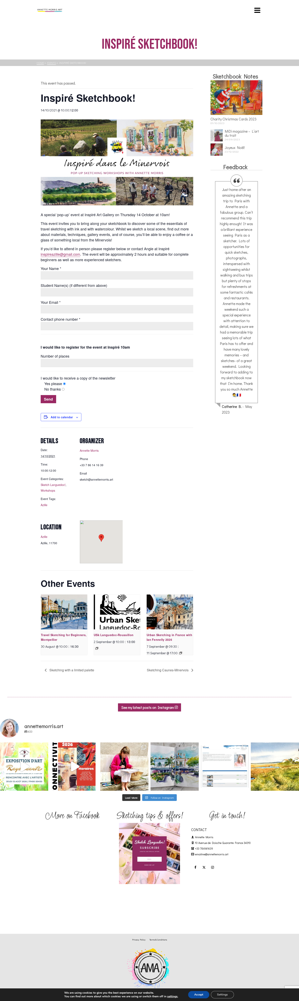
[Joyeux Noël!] (217, 149)
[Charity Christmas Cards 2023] (236, 97)
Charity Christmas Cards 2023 (233, 119)
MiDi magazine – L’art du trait (242, 133)
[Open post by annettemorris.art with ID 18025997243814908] (124, 766)
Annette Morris (89, 450)
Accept (198, 995)
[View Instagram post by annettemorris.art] (44, 786)
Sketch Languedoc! (53, 485)
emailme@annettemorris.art (211, 854)
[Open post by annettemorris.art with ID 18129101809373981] (175, 766)
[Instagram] (212, 867)
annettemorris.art (23, 746)
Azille (44, 505)
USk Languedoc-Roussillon (113, 635)
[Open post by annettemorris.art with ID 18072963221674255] (74, 766)
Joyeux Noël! (235, 147)
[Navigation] (257, 10)
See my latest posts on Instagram (148, 707)
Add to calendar (62, 417)
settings (172, 996)
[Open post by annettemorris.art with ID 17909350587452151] (24, 766)
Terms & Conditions (158, 939)
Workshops (48, 490)
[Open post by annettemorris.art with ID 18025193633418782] (275, 766)
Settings (222, 995)
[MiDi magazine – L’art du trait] (217, 135)
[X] (204, 867)
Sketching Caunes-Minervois (168, 670)
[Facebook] (195, 867)
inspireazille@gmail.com (60, 254)
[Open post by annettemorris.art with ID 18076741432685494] (225, 766)
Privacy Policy (138, 939)
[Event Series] (96, 648)
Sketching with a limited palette (71, 670)
